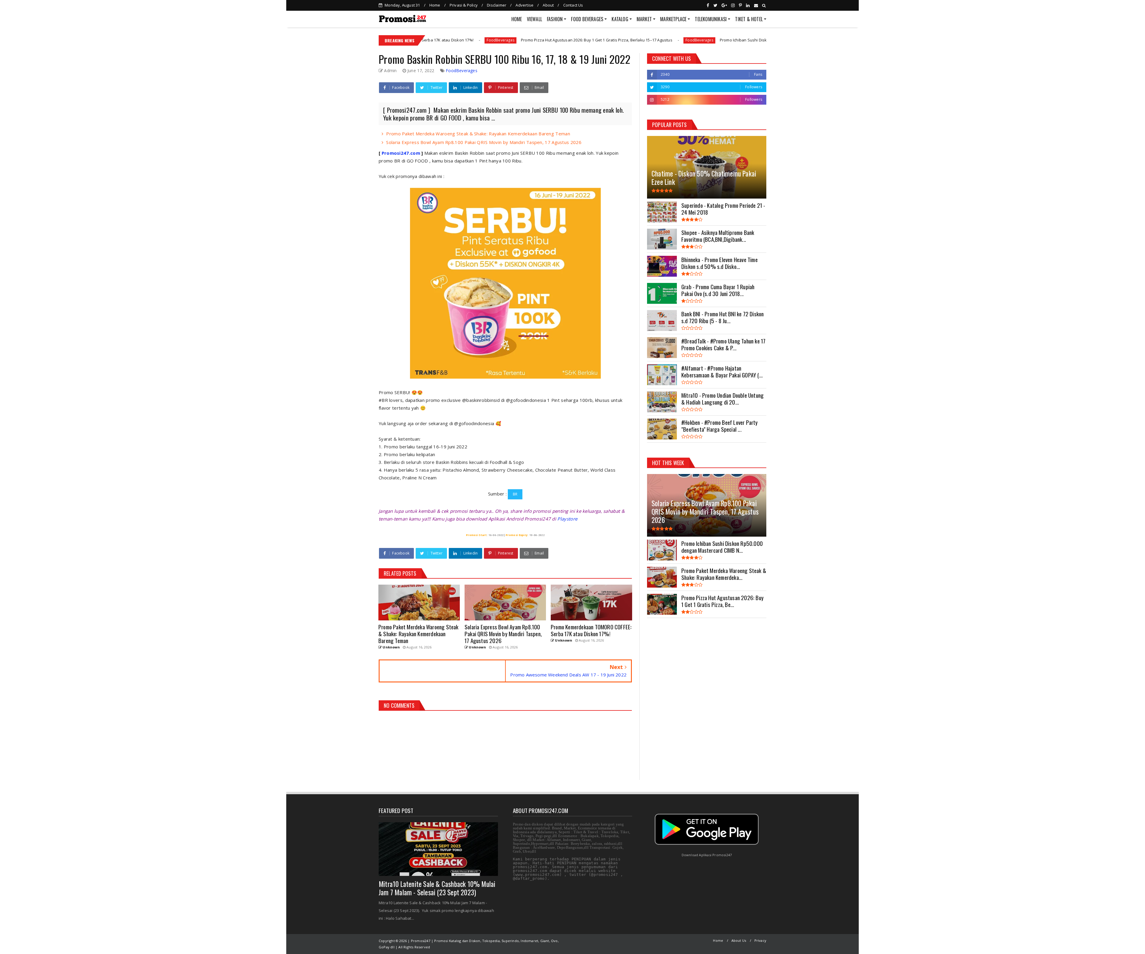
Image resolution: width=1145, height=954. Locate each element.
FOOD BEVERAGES (587, 19)
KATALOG (620, 19)
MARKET (644, 19)
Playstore (567, 519)
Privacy (760, 940)
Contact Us (573, 5)
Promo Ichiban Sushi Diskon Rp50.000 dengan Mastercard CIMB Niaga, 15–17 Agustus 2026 (728, 40)
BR (515, 494)
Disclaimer (496, 5)
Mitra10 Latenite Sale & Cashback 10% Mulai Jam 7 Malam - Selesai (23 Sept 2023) (437, 888)
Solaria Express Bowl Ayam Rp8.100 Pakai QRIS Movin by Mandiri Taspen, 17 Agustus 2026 (483, 142)
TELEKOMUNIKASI (711, 19)
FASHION (555, 19)
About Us (738, 940)
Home (434, 5)
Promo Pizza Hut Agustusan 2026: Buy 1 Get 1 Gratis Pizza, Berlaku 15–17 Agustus (522, 40)
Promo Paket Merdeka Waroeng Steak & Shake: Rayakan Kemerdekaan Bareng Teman (478, 134)
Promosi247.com (401, 153)
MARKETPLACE (673, 19)
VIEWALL (534, 19)
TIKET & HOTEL (749, 19)
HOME (516, 19)
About (548, 5)
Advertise (524, 5)
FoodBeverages (426, 40)
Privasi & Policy (464, 5)
